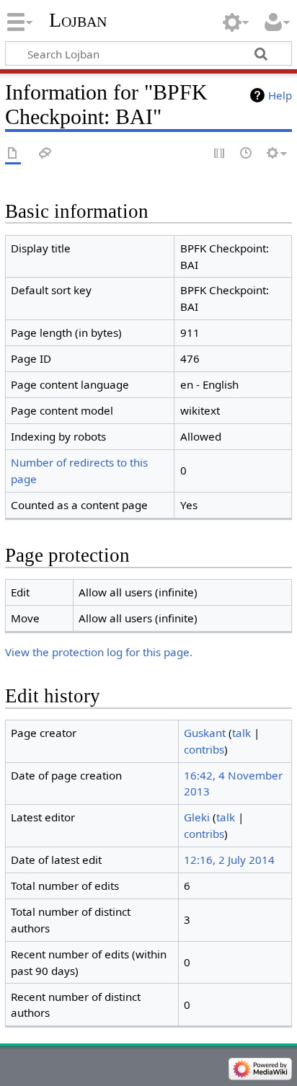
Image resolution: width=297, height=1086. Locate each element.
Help (280, 95)
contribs (204, 749)
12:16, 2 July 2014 (229, 859)
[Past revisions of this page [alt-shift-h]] (246, 154)
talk (241, 732)
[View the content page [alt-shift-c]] (13, 154)
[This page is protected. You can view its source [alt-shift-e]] (220, 154)
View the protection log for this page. (98, 652)
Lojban (78, 20)
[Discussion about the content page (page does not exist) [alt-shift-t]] (45, 154)
